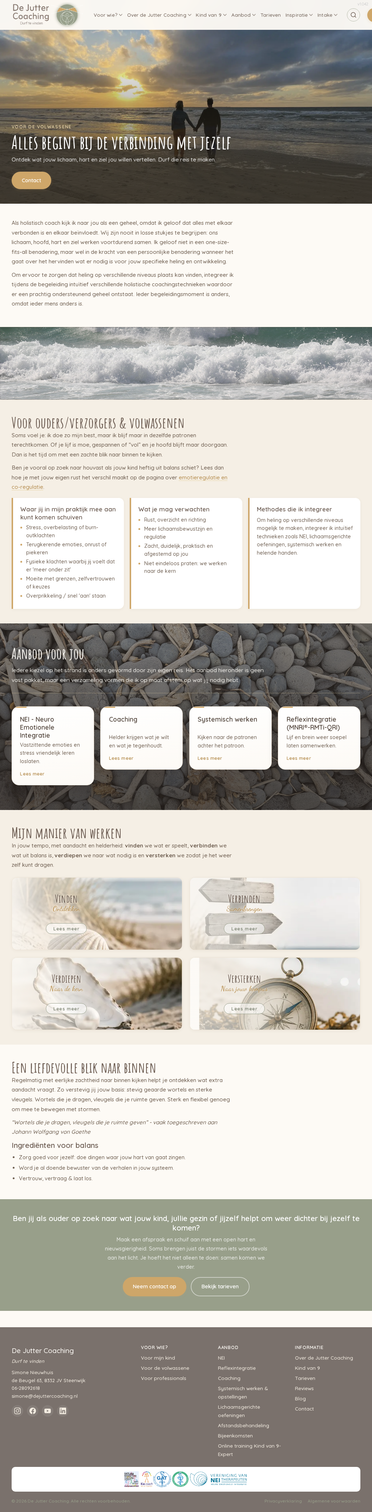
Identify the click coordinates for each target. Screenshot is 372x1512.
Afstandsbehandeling (243, 1425)
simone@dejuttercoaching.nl (45, 1396)
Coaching (229, 1378)
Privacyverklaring (283, 1501)
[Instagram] (17, 1411)
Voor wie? (105, 15)
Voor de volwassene (165, 1368)
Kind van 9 (208, 15)
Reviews (304, 1388)
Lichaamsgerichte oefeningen (239, 1411)
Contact (31, 180)
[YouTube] (47, 1411)
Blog (300, 1398)
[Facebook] (33, 1411)
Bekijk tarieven (220, 1286)
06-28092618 (26, 1388)
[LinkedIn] (63, 1411)
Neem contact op (154, 1286)
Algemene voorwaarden (334, 1501)
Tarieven (270, 15)
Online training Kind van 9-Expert (249, 1450)
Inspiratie (297, 15)
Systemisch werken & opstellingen (243, 1392)
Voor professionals (163, 1378)
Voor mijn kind (158, 1358)
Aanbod (241, 15)
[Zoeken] (353, 14)
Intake (325, 15)
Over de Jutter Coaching (156, 15)
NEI (221, 1358)
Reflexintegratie (237, 1368)
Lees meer (32, 774)
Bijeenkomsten (235, 1435)
